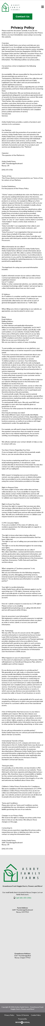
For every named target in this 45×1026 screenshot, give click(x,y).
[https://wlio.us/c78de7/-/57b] (22, 1022)
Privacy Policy (9, 1015)
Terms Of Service (22, 1015)
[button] (42, 7)
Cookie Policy (36, 1015)
